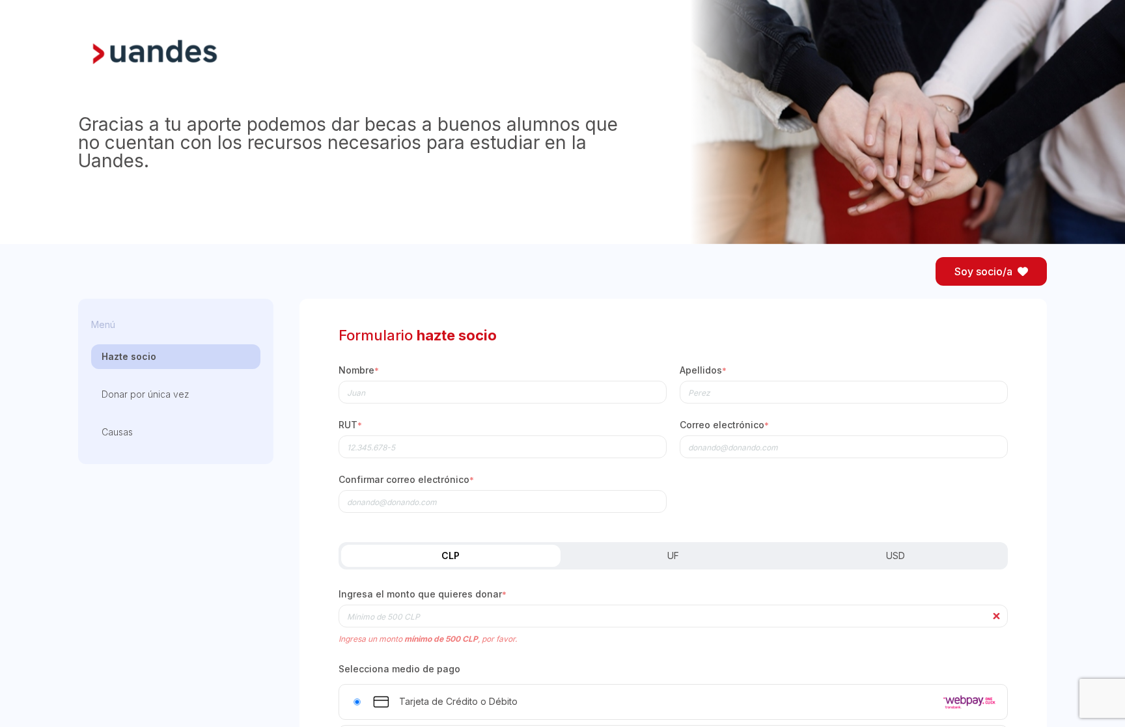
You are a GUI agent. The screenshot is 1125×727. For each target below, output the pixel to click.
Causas (117, 431)
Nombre (359, 371)
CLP (450, 555)
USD (895, 555)
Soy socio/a (983, 271)
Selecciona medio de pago (399, 669)
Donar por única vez (145, 394)
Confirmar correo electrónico (406, 480)
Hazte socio (129, 356)
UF (673, 555)
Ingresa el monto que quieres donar (423, 594)
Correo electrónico (724, 425)
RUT (350, 425)
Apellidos (703, 371)
